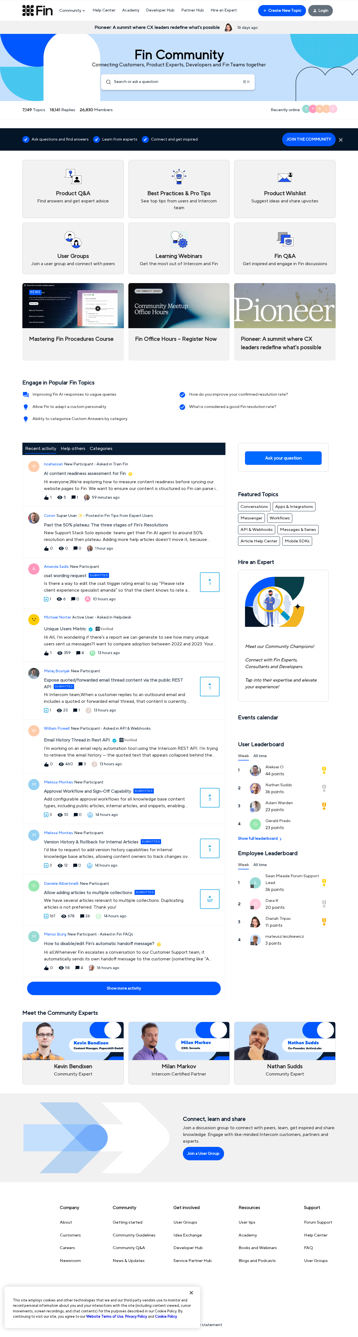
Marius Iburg (55, 934)
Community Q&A (129, 1247)
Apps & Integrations (294, 506)
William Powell (57, 728)
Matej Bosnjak (57, 671)
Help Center (104, 10)
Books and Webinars (258, 1247)
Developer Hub (160, 10)
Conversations (254, 506)
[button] (282, 10)
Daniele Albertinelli (61, 883)
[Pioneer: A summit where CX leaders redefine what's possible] (285, 322)
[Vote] (46, 599)
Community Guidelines (134, 1235)
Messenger (251, 518)
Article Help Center (259, 541)
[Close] (191, 1293)
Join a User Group (203, 1153)
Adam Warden (279, 803)
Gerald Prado (278, 820)
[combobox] (178, 82)
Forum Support (318, 1222)
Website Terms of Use (104, 1316)
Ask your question (283, 458)
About (66, 1222)
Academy (130, 10)
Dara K (271, 900)
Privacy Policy (136, 1316)
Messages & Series (298, 529)
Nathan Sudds (278, 785)
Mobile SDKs (297, 541)
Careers (67, 1247)
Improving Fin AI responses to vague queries (74, 394)
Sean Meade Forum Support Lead (292, 879)
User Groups (185, 1222)
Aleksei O (274, 767)
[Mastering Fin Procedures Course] (73, 322)
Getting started (127, 1222)
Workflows (280, 518)
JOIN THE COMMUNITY (309, 139)
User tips (247, 1222)
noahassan (53, 464)
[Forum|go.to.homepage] (37, 10)
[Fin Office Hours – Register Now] (179, 322)
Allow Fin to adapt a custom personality (69, 406)
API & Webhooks (257, 529)
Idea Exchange (187, 1235)
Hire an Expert (224, 10)
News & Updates (129, 1260)
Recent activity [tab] (40, 448)
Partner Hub (192, 10)
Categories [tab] (101, 448)
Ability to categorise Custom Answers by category (80, 418)
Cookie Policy (166, 1316)
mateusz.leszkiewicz (284, 936)
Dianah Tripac (278, 918)
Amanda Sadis (56, 566)
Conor (49, 515)
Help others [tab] (73, 448)
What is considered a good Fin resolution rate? (232, 406)
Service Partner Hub (192, 1260)
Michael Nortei (57, 617)
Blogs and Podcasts (257, 1260)
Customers (70, 1235)
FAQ (308, 1247)
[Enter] (106, 82)
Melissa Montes (58, 782)
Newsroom (70, 1260)
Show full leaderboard (258, 838)
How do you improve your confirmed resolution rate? (238, 394)
